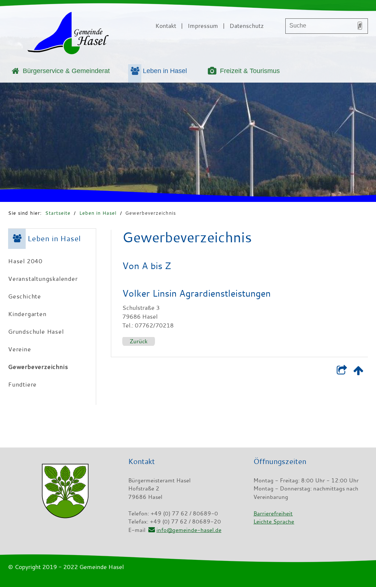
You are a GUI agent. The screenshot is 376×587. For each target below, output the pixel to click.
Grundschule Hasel (36, 331)
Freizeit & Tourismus (250, 71)
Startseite (57, 213)
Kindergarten (27, 314)
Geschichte (24, 296)
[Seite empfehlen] (341, 372)
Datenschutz (246, 26)
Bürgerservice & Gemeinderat (66, 71)
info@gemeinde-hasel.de (188, 529)
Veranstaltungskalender (43, 279)
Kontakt (165, 26)
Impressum (203, 26)
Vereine (19, 349)
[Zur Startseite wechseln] (68, 34)
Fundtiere (22, 384)
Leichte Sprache (273, 521)
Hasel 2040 (25, 261)
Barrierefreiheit (273, 513)
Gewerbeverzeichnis (150, 213)
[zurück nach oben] (358, 372)
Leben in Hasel (165, 71)
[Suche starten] (360, 26)
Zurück (139, 341)
